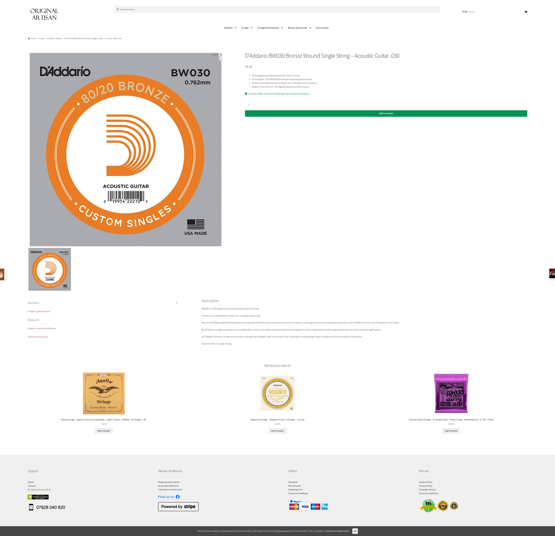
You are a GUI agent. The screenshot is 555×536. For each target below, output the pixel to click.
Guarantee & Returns (168, 485)
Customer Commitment (170, 489)
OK (355, 531)
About (31, 482)
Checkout (293, 482)
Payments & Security (38, 336)
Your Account (322, 27)
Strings (245, 27)
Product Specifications (39, 311)
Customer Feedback (298, 493)
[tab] (104, 303)
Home (33, 38)
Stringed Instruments (268, 27)
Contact (32, 485)
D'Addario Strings (54, 38)
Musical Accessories (297, 27)
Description (33, 302)
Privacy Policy (425, 485)
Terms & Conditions (428, 493)
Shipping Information (169, 482)
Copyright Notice (427, 489)
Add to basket (386, 113)
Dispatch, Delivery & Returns (42, 328)
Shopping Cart (295, 489)
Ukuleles (228, 27)
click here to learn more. (337, 531)
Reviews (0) (33, 319)
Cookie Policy (425, 482)
